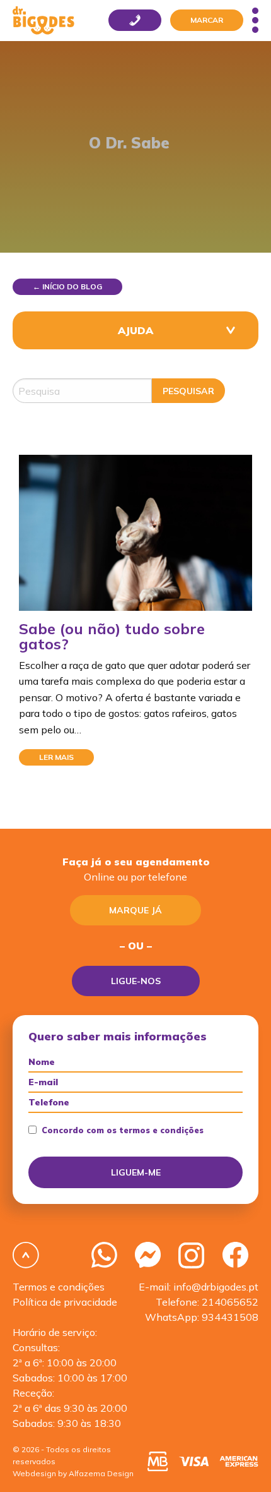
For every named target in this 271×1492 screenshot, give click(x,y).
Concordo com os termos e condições (123, 1130)
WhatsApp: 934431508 (201, 1317)
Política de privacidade (65, 1302)
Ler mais (56, 757)
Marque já (135, 910)
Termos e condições (59, 1286)
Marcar (206, 20)
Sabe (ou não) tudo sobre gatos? (112, 636)
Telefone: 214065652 (207, 1302)
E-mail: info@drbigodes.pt (198, 1286)
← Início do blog (67, 286)
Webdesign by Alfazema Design (73, 1473)
